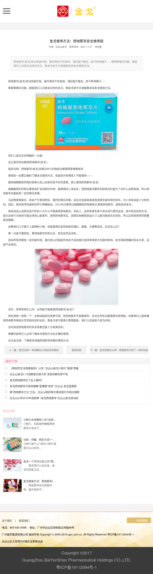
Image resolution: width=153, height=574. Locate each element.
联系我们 (24, 520)
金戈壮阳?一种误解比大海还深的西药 (39, 350)
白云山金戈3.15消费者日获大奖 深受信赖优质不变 (39, 374)
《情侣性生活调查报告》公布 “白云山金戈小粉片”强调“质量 (44, 368)
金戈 (12, 541)
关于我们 (7, 520)
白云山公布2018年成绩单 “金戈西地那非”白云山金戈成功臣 (44, 398)
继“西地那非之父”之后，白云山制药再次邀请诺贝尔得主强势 (44, 392)
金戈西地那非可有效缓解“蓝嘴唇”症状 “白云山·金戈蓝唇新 (43, 386)
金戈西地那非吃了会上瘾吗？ (27, 380)
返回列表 (76, 350)
